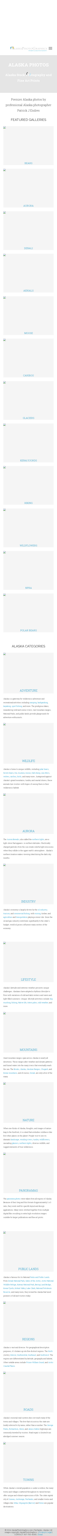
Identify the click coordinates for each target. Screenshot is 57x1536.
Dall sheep (36, 773)
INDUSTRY (28, 901)
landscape (15, 1139)
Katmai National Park (25, 1284)
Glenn (21, 1429)
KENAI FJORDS (28, 460)
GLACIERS (28, 417)
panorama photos (14, 1199)
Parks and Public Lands (39, 1277)
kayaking (7, 706)
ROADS (28, 1409)
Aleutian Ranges (33, 1069)
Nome (41, 1503)
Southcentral (22, 1355)
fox (16, 773)
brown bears (8, 773)
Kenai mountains (10, 1073)
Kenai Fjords (8, 1288)
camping (33, 702)
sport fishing (17, 706)
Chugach (44, 1069)
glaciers (15, 1143)
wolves (6, 776)
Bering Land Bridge (43, 1284)
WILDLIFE (28, 761)
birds (19, 776)
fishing (14, 1002)
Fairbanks (29, 1499)
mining (38, 913)
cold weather (43, 1002)
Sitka (16, 1503)
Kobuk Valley (20, 1288)
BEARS (28, 163)
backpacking (43, 702)
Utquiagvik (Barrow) (27, 1503)
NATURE (28, 1120)
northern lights (38, 839)
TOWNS (28, 1480)
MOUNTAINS (28, 1050)
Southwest (44, 1355)
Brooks (16, 1069)
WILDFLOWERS (28, 545)
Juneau (12, 1499)
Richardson (13, 1429)
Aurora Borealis (13, 839)
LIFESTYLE (28, 979)
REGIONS (28, 1339)
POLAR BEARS (28, 630)
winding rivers (26, 1139)
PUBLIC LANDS (28, 1269)
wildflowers (44, 1139)
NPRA (28, 587)
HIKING (28, 502)
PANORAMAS (28, 1190)
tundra (36, 1139)
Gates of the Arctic (33, 1281)
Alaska (23, 1069)
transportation (21, 917)
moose (28, 773)
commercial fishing (22, 913)
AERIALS (28, 290)
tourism (6, 913)
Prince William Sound (35, 1362)
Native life (22, 1002)
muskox (21, 773)
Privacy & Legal (45, 1532)
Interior (13, 1355)
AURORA (28, 205)
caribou (13, 776)
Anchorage (20, 1499)
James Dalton (33, 1429)
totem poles (32, 1002)
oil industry (42, 910)
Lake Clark (30, 1288)
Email (40, 1534)
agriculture (7, 917)
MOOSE (28, 333)
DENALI (28, 248)
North (50, 1351)
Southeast (32, 1355)
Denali (32, 1073)
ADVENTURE (28, 690)
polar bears (44, 769)
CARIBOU (28, 375)
